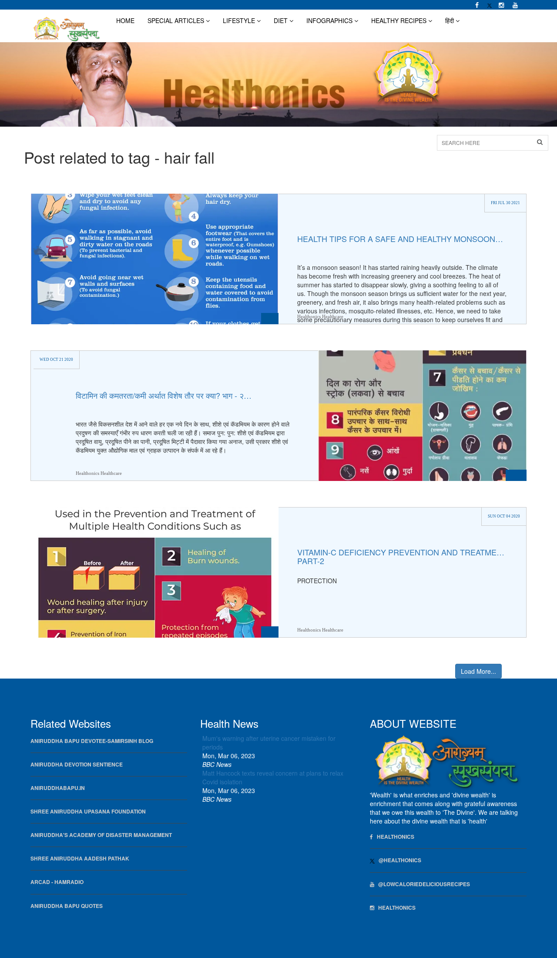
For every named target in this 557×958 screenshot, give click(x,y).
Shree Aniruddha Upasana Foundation (88, 811)
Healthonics (393, 836)
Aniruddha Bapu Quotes (66, 906)
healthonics (395, 907)
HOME (125, 20)
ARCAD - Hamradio (57, 882)
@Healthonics (398, 860)
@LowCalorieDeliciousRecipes (422, 884)
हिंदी (450, 20)
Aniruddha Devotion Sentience (76, 764)
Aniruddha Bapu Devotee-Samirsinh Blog (91, 741)
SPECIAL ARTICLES (177, 20)
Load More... (478, 671)
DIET (281, 20)
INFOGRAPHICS (330, 20)
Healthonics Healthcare (320, 316)
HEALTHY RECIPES (399, 20)
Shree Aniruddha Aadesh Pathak (79, 858)
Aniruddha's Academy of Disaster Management (101, 835)
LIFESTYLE (240, 20)
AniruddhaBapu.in (57, 788)
